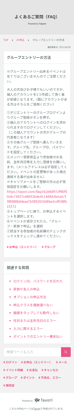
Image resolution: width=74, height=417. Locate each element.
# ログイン (10, 362)
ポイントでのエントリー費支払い (38, 336)
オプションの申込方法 (29, 296)
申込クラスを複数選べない (33, 304)
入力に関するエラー (28, 328)
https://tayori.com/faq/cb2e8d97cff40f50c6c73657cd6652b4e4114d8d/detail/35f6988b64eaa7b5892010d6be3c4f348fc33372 (37, 199)
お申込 (20, 40)
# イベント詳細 (13, 370)
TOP (5, 40)
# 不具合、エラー (49, 377)
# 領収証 (8, 385)
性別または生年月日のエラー (34, 320)
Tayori (36, 408)
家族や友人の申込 (26, 289)
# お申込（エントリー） (22, 247)
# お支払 (32, 370)
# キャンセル (50, 370)
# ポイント (28, 377)
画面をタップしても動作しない (36, 312)
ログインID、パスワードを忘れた (38, 280)
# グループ (49, 247)
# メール (61, 362)
